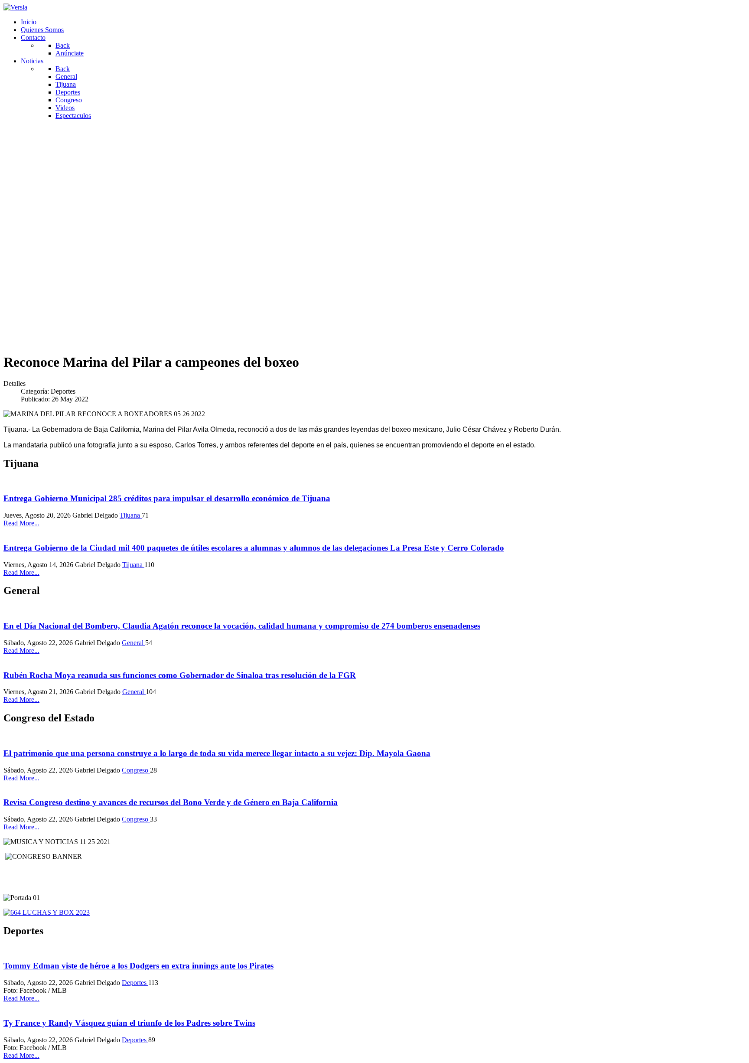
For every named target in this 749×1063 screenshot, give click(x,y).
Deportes (135, 982)
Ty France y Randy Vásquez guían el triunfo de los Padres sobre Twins (129, 1022)
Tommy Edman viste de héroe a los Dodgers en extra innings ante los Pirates (138, 965)
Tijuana (131, 515)
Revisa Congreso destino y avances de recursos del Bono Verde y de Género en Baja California (170, 802)
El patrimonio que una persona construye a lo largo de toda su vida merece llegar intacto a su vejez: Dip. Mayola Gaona (216, 753)
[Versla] (15, 7)
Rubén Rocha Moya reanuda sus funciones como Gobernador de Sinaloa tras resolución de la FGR (179, 675)
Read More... (21, 523)
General (133, 642)
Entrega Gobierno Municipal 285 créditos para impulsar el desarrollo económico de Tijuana (166, 498)
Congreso (136, 770)
